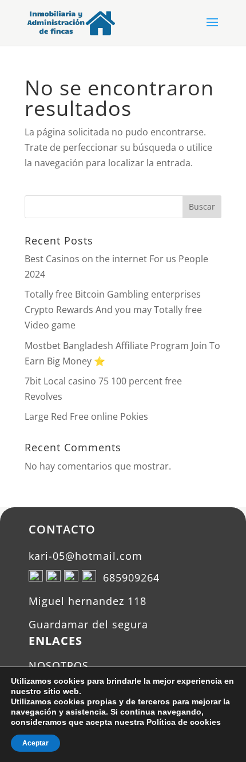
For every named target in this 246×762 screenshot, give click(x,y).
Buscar (202, 206)
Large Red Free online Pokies (86, 416)
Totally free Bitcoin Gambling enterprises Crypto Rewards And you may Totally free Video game (113, 309)
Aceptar (35, 743)
